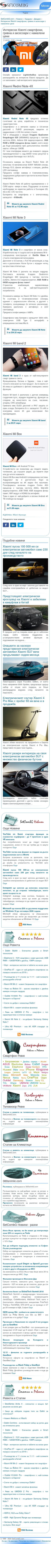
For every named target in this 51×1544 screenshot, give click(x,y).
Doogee (44, 1064)
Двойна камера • (31, 1061)
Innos (22, 1069)
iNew (15, 1069)
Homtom (36, 1066)
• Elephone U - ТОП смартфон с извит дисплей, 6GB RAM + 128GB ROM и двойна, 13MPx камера (25, 959)
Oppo (44, 1077)
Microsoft (16, 1074)
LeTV (24, 1072)
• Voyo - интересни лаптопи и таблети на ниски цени (25, 965)
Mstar (44, 1075)
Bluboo (27, 1064)
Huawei (7, 1069)
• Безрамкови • (12, 1061)
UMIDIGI (34, 1082)
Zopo (24, 1085)
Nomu (23, 1077)
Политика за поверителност (30, 1541)
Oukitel (7, 1080)
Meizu (5, 1074)
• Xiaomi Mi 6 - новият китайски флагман (20, 1007)
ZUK (35, 1085)
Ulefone (24, 1083)
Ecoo (7, 1066)
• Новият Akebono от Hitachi (15, 1418)
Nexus (6, 1077)
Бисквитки (46, 1541)
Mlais (25, 1075)
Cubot (36, 1064)
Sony (37, 1080)
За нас (4, 1541)
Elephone (17, 1066)
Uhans (13, 1082)
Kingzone (42, 1069)
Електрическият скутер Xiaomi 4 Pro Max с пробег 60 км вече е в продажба (23, 701)
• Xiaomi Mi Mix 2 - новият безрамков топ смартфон (25, 984)
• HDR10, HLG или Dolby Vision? (16, 1513)
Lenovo (16, 1072)
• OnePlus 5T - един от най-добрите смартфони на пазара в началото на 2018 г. (25, 971)
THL (5, 1082)
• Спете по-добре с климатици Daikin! (19, 1003)
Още (15, 847)
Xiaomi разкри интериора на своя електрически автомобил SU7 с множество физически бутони (24, 756)
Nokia (16, 1077)
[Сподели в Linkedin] (13, 69)
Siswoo (29, 1080)
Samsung (18, 1080)
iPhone (30, 1069)
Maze (36, 1072)
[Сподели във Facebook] (6, 69)
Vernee (42, 1083)
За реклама (13, 1541)
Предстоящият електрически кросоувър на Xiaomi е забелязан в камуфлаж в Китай (24, 599)
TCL (42, 1080)
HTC (44, 1066)
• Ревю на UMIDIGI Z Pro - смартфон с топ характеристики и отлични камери (25, 1013)
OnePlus (32, 1077)
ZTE (30, 1085)
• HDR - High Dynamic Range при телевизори (22, 1517)
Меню (45, 5)
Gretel (28, 1066)
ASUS (6, 1064)
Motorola (35, 1074)
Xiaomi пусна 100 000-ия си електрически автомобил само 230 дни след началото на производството (25, 550)
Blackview (17, 1064)
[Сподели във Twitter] (21, 69)
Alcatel (43, 1061)
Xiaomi (17, 1085)
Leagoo (7, 1072)
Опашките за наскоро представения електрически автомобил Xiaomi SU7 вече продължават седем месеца (21, 650)
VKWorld (7, 1085)
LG (30, 1072)
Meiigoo (45, 1072)
